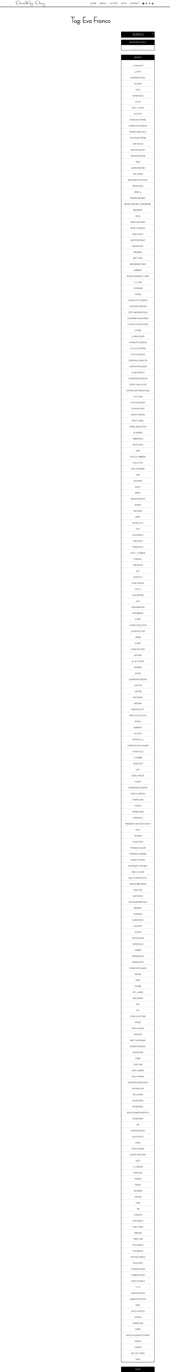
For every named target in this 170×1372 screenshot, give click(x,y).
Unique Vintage (138, 1293)
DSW (138, 475)
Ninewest (138, 908)
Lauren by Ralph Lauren (137, 745)
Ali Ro (138, 102)
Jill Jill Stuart (138, 661)
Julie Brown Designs (138, 679)
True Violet (138, 1263)
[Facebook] (149, 3)
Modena (138, 836)
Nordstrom (138, 920)
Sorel (137, 1143)
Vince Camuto (138, 1311)
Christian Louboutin (137, 360)
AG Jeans (138, 84)
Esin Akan (138, 511)
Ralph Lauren (138, 1028)
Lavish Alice (138, 752)
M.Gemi (138, 782)
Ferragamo (138, 547)
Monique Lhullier (138, 848)
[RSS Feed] (152, 3)
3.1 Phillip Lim (138, 66)
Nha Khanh (138, 896)
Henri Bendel (137, 613)
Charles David (137, 336)
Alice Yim (138, 114)
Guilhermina (138, 595)
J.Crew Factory (138, 631)
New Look (137, 890)
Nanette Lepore (138, 860)
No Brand (137, 914)
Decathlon (138, 445)
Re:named (138, 1034)
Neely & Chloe (138, 872)
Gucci (138, 589)
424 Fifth (138, 72)
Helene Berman (137, 607)
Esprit (138, 517)
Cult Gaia (137, 397)
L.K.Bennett (138, 727)
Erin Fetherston (138, 499)
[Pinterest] (146, 3)
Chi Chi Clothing (138, 348)
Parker (138, 950)
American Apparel (138, 120)
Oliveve (137, 932)
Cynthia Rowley (137, 403)
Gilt (138, 571)
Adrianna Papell (137, 78)
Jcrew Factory (138, 649)
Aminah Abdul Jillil (137, 132)
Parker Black (138, 956)
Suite (138, 1161)
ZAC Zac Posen (138, 1353)
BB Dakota (137, 210)
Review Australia (138, 1046)
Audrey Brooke (138, 168)
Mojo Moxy (137, 842)
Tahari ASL (137, 1173)
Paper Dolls (137, 944)
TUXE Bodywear (138, 1269)
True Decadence (137, 1257)
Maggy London (138, 794)
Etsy (138, 529)
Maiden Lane (137, 800)
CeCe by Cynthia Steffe (137, 324)
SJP (138, 1125)
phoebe (138, 986)
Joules (138, 673)
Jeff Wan (138, 655)
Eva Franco (138, 535)
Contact (135, 3)
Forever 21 (137, 559)
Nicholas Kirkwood (138, 902)
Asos (138, 162)
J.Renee (138, 637)
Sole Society (138, 1137)
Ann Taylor (138, 144)
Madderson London (137, 788)
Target (138, 1185)
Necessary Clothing (137, 866)
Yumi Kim (138, 1347)
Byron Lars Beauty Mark (138, 276)
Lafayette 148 (137, 739)
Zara (138, 1359)
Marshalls (138, 818)
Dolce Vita (138, 463)
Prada (138, 1022)
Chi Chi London (138, 354)
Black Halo (138, 234)
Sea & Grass (138, 1094)
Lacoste (138, 733)
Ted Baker (138, 1191)
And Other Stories (138, 138)
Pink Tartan (138, 998)
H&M (138, 601)
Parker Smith (138, 962)
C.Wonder (138, 288)
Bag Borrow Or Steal (138, 180)
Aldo (137, 90)
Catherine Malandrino (137, 318)
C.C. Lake (138, 282)
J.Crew (138, 619)
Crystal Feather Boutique (138, 390)
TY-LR (137, 1287)
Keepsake (138, 703)
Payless (137, 974)
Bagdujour (138, 186)
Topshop (138, 1215)
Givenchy (137, 577)
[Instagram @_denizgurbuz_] (143, 3)
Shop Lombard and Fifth (138, 1113)
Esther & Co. (138, 523)
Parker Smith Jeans (137, 968)
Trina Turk (138, 1239)
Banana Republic (138, 198)
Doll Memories (138, 469)
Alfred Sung (138, 96)
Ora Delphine (138, 938)
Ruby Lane (137, 1064)
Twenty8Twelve (138, 1281)
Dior (138, 451)
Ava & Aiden (138, 174)
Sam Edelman (138, 1088)
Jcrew (138, 643)
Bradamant (137, 246)
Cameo (138, 294)
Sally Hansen (138, 1076)
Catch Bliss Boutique (138, 312)
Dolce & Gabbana (138, 457)
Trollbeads (138, 1251)
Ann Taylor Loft (137, 150)
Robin (137, 1058)
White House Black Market (138, 1335)
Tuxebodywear (138, 1275)
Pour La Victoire (138, 1016)
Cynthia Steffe (138, 409)
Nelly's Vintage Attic (138, 878)
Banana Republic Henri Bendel (138, 204)
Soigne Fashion (138, 1131)
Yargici (137, 1341)
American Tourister (138, 126)
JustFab (137, 691)
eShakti (138, 505)
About (103, 3)
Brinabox (138, 252)
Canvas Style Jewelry (138, 300)
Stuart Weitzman (138, 1155)
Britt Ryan (137, 258)
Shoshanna (137, 1119)
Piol (138, 1004)
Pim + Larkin (138, 992)
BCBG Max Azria (138, 222)
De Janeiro (138, 433)
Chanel (137, 330)
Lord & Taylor (138, 776)
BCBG (138, 216)
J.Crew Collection (138, 625)
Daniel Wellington (137, 427)
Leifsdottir (138, 764)
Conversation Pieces (137, 378)
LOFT (138, 770)
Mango (137, 806)
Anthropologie (138, 156)
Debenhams (138, 439)
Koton (138, 721)
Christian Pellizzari (138, 366)
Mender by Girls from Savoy (138, 824)
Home (93, 3)
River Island (138, 1052)
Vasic (137, 1305)
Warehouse (138, 1323)
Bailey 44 (137, 192)
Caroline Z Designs (137, 306)
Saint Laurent (138, 1070)
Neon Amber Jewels (137, 884)
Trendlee (138, 1233)
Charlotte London (138, 342)
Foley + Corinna (137, 553)
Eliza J (138, 487)
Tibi (138, 1209)
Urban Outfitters (138, 1299)
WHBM (138, 1329)
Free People (138, 565)
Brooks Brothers (138, 264)
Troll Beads (138, 1245)
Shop (124, 3)
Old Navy (138, 926)
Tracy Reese (138, 1227)
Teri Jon (137, 1197)
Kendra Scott (137, 709)
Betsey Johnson (138, 228)
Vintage (137, 1317)
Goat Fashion (138, 583)
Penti (138, 980)
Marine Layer (138, 812)
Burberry (138, 270)
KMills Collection (138, 715)
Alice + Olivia (138, 108)
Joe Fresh (138, 667)
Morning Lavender (137, 854)
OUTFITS (114, 3)
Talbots (137, 1179)
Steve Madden (137, 1149)
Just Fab (138, 685)
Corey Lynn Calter (138, 384)
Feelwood (137, 541)
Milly (138, 830)
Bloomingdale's (138, 240)
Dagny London (138, 415)
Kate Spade (138, 697)
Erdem (138, 493)
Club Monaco (138, 372)
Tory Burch (137, 1221)
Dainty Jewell (138, 421)
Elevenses (138, 481)
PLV (137, 1010)
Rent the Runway (138, 1040)
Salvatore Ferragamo (138, 1082)
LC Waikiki (138, 758)
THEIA (138, 1203)
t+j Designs (138, 1167)
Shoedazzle (138, 1107)
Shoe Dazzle (137, 1100)
